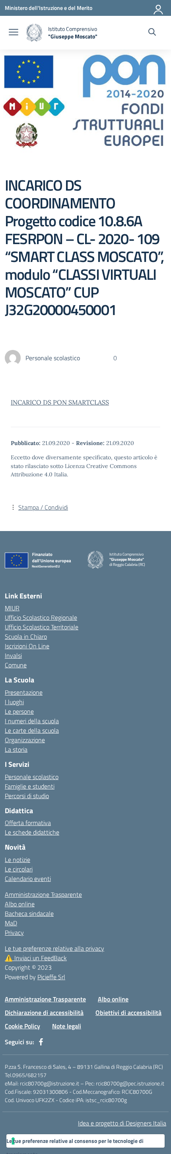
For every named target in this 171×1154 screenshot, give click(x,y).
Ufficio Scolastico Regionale (41, 617)
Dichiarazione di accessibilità (44, 1012)
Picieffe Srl (51, 977)
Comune (16, 665)
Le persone (19, 711)
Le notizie (17, 859)
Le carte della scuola (32, 730)
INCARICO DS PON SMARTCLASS (60, 402)
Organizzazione (25, 740)
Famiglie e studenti (29, 786)
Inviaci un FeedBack (36, 958)
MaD (11, 923)
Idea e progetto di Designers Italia (122, 1123)
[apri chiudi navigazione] (13, 33)
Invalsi (13, 655)
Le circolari (19, 869)
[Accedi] (158, 8)
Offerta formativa (28, 822)
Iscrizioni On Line (27, 646)
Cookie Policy (22, 1026)
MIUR (12, 608)
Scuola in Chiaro (26, 636)
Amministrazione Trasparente (43, 894)
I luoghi (14, 702)
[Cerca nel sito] (152, 33)
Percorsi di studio (27, 796)
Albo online (20, 904)
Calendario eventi (28, 878)
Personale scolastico (31, 776)
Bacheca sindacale (29, 913)
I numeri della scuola (32, 721)
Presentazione (24, 692)
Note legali (66, 1026)
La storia (16, 749)
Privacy (14, 932)
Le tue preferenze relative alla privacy (54, 948)
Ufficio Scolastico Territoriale (41, 627)
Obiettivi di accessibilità (128, 1012)
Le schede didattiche (32, 832)
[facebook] (41, 1041)
